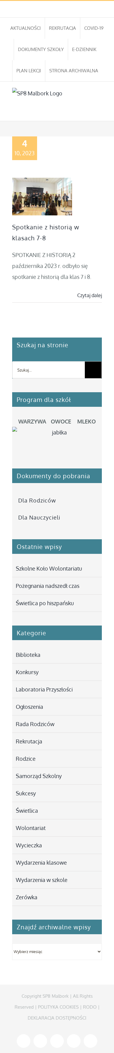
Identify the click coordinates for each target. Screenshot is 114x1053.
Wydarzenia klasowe (41, 862)
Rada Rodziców (35, 724)
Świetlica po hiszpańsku (45, 603)
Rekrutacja (29, 741)
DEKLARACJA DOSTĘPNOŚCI (57, 1018)
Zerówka (26, 897)
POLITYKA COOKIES (58, 1007)
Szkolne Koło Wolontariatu (49, 568)
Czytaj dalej (89, 295)
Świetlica (27, 810)
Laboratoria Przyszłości (44, 689)
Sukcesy (26, 793)
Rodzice (26, 758)
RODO (90, 1007)
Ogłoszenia (29, 706)
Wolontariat (31, 828)
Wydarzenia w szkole (41, 879)
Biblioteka (28, 654)
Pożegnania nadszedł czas (47, 585)
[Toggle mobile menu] (99, 111)
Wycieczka (29, 845)
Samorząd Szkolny (39, 776)
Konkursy (27, 672)
